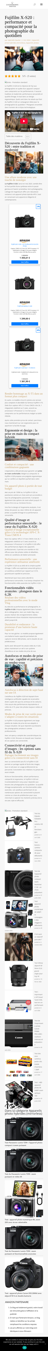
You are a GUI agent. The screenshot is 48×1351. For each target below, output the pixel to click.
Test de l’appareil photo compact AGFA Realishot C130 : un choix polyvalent (38, 882)
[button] (16, 82)
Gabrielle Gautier (14, 40)
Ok (25, 1348)
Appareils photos (32, 43)
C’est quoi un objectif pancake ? (38, 937)
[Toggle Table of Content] (26, 137)
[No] (45, 1344)
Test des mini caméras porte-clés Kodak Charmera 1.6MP (38, 1061)
